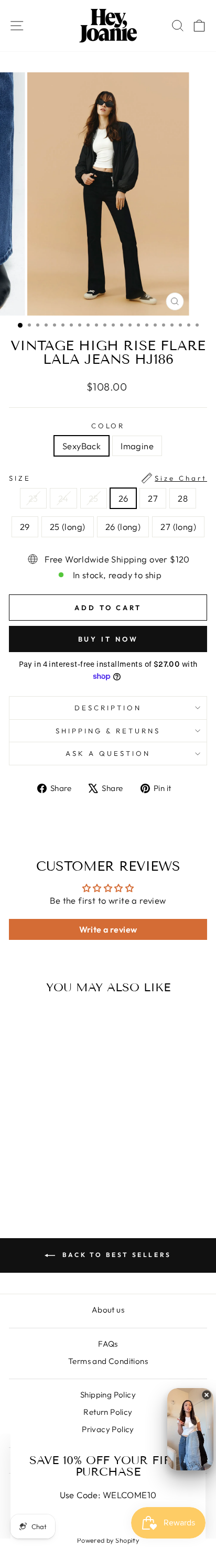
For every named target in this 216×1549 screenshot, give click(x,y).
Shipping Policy (108, 1395)
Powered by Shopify (108, 1540)
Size (108, 478)
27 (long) (178, 526)
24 (63, 498)
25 (94, 498)
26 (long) (123, 526)
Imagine (137, 445)
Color (108, 425)
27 (153, 498)
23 (33, 498)
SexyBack (81, 445)
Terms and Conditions (108, 1361)
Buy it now (108, 639)
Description (108, 707)
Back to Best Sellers (115, 1255)
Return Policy (107, 1412)
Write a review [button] (108, 929)
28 (183, 498)
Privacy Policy (108, 1429)
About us (108, 1310)
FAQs (108, 1344)
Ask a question (108, 753)
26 (123, 498)
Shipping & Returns (108, 731)
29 (25, 526)
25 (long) (67, 526)
